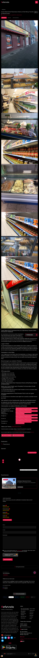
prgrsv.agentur (10, 653)
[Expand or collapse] (36, 335)
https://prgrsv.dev (25, 634)
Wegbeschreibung (32, 452)
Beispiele (31, 613)
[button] (3, 460)
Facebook (6, 587)
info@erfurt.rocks (7, 585)
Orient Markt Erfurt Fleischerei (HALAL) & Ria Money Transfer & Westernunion (27, 409)
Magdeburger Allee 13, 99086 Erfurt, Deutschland (12, 14)
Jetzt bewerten (16, 17)
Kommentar (5, 535)
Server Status (32, 608)
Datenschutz (19, 550)
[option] (19, 483)
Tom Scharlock (6, 573)
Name (4, 525)
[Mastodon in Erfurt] (12, 637)
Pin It (28, 597)
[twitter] (30, 653)
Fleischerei (3, 9)
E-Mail (4, 530)
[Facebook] (2, 637)
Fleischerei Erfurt (20, 413)
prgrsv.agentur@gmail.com (26, 633)
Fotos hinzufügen (8, 519)
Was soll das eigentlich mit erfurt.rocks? (25, 609)
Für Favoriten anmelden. (20, 593)
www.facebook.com (18, 435)
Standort (9, 17)
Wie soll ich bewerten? (23, 612)
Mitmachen (23, 618)
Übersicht (4, 17)
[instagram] (32, 653)
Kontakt (22, 636)
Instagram (6, 588)
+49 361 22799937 (7, 435)
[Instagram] (8, 637)
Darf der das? (23, 616)
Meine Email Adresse (23, 614)
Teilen (6, 597)
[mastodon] (34, 653)
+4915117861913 (24, 631)
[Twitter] (5, 637)
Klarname (32, 612)
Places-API (32, 432)
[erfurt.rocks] (5, 2)
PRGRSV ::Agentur (23, 624)
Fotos (31, 618)
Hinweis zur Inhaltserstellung (7, 609)
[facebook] (29, 653)
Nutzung (31, 615)
